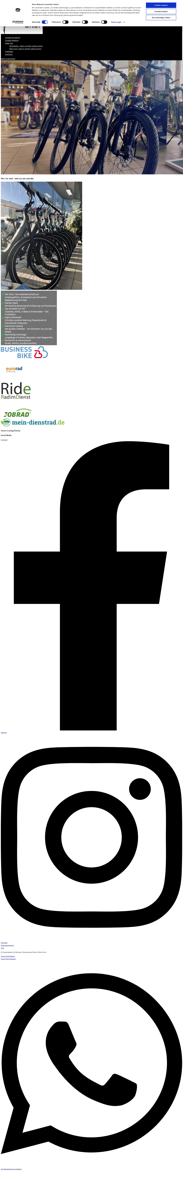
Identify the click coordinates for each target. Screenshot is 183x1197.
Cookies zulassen (161, 5)
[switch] (65, 22)
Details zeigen (116, 22)
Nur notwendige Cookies (161, 17)
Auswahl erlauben (161, 11)
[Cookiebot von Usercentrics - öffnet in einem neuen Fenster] (18, 22)
